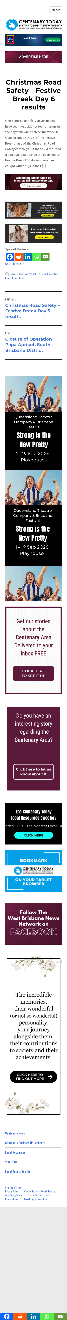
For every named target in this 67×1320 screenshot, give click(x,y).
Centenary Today (13, 1187)
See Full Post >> (14, 264)
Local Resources (15, 1152)
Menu (56, 9)
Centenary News (15, 1133)
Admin (13, 274)
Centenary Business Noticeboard (25, 1142)
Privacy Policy (11, 1191)
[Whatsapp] (36, 257)
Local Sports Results (18, 1171)
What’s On (11, 1162)
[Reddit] (19, 257)
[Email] (45, 257)
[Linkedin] (27, 257)
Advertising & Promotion (35, 1199)
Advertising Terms (13, 1195)
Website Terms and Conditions (38, 1191)
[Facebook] (10, 257)
